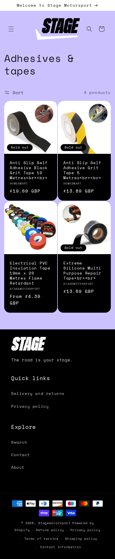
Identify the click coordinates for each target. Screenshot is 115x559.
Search (19, 442)
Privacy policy (30, 406)
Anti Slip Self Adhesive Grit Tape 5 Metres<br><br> (82, 170)
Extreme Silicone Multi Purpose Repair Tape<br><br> (82, 271)
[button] (11, 29)
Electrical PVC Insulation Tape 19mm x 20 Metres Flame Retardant (30, 273)
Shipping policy (81, 538)
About (18, 467)
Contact (20, 455)
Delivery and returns (38, 393)
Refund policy (50, 530)
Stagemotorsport (54, 523)
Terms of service (41, 538)
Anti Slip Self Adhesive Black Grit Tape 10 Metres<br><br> (29, 170)
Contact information (60, 547)
